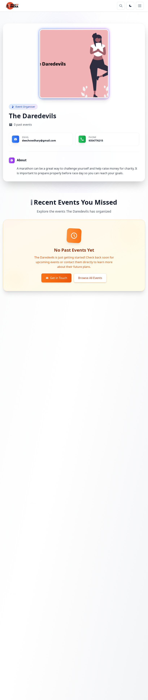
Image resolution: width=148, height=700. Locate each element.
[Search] (121, 6)
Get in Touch (58, 278)
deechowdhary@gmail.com (39, 140)
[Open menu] (140, 6)
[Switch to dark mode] (130, 6)
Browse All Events (90, 278)
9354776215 (96, 140)
